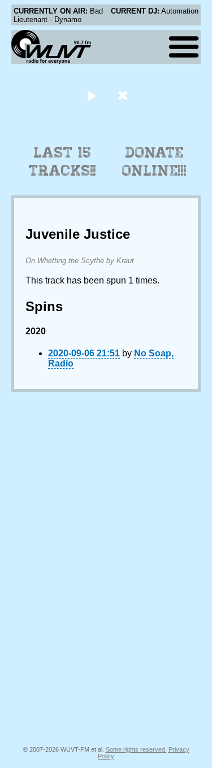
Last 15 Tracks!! (62, 161)
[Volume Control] (124, 95)
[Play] (92, 95)
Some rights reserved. (136, 749)
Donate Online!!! (154, 161)
